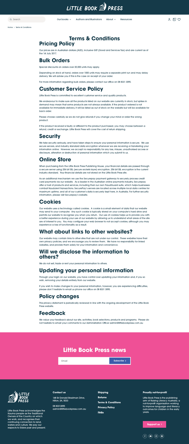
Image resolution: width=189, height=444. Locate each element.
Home (10, 27)
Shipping (103, 392)
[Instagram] (156, 436)
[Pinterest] (162, 436)
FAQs (101, 412)
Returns (102, 397)
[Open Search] (10, 19)
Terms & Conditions (23, 27)
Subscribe (119, 361)
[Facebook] (145, 436)
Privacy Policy (106, 407)
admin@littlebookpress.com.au (69, 409)
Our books (63, 19)
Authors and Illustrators (89, 19)
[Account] (169, 19)
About (110, 19)
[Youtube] (150, 436)
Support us (153, 424)
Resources (126, 19)
